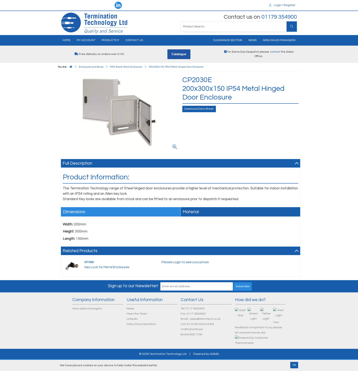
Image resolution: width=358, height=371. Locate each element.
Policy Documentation (141, 324)
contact (275, 51)
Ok (294, 365)
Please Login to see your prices (185, 262)
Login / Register (284, 5)
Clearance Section (227, 40)
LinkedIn (132, 318)
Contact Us (134, 40)
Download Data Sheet (199, 108)
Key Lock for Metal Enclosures (107, 267)
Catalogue (179, 54)
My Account (86, 40)
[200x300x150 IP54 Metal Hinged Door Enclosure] (121, 113)
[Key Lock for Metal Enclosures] (72, 265)
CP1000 (89, 262)
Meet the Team (137, 313)
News (252, 40)
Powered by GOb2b (206, 354)
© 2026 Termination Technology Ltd (162, 354)
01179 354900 (279, 17)
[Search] (292, 26)
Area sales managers (279, 40)
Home (66, 40)
